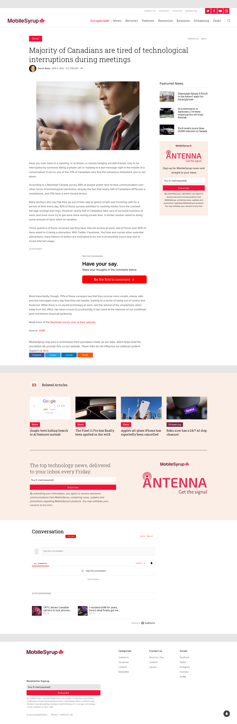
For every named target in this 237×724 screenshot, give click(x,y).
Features (148, 21)
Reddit (85, 354)
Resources (165, 21)
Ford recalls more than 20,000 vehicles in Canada (192, 130)
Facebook (36, 354)
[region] (93, 577)
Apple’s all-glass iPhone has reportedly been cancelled (141, 432)
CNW (42, 330)
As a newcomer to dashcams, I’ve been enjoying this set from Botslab (190, 113)
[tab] (40, 563)
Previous (193, 38)
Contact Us (149, 11)
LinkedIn (69, 354)
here (45, 350)
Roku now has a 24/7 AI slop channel (187, 432)
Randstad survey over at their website (73, 322)
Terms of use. (66, 714)
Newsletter (191, 11)
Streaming (201, 21)
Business (183, 21)
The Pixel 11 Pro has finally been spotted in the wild (94, 432)
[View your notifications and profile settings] (151, 563)
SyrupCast (164, 11)
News (117, 21)
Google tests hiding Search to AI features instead (49, 432)
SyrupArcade (99, 21)
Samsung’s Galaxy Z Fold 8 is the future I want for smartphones (192, 96)
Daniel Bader (44, 68)
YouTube (184, 671)
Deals (217, 21)
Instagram (185, 666)
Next (204, 38)
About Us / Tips (156, 657)
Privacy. (55, 714)
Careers (153, 666)
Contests (177, 11)
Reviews (131, 21)
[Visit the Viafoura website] (148, 623)
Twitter (53, 354)
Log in (142, 536)
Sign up (150, 536)
